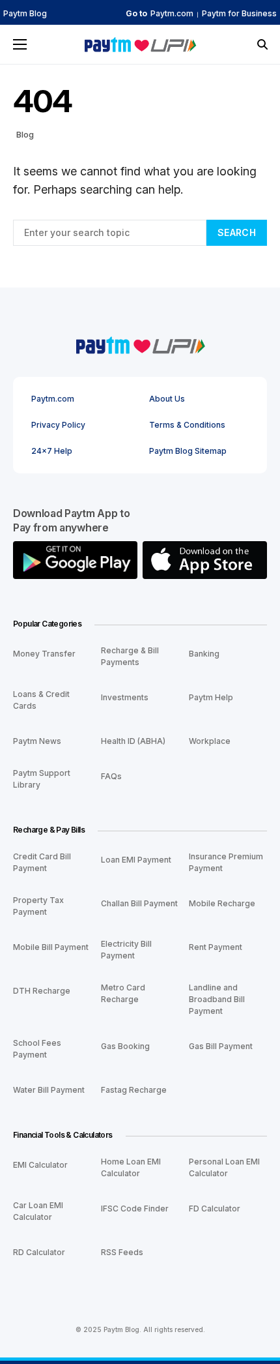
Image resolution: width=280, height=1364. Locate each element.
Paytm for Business (239, 13)
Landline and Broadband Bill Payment (217, 999)
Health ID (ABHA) (133, 741)
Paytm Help (211, 697)
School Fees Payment (37, 1049)
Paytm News (37, 741)
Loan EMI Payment (136, 860)
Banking (204, 654)
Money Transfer (44, 654)
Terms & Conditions (187, 425)
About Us (167, 399)
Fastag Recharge (134, 1090)
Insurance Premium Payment (226, 862)
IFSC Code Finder (135, 1208)
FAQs (111, 776)
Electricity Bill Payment (126, 949)
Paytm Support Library (41, 779)
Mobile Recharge (222, 903)
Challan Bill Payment (139, 903)
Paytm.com (171, 13)
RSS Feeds (122, 1252)
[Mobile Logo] (139, 43)
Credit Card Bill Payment (42, 862)
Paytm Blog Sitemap (188, 451)
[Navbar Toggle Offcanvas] (20, 44)
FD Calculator (214, 1208)
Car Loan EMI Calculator (38, 1211)
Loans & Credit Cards (41, 700)
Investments (124, 697)
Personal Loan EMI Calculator (224, 1167)
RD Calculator (39, 1252)
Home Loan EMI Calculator (131, 1167)
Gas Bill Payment (221, 1046)
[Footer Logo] (140, 343)
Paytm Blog (25, 13)
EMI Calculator (40, 1165)
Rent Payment (215, 947)
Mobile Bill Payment (51, 947)
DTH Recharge (41, 991)
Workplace (210, 741)
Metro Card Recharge (123, 993)
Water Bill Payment (49, 1090)
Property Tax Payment (38, 906)
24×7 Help (51, 451)
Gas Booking (125, 1046)
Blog (25, 134)
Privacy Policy (58, 425)
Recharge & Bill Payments (130, 656)
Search (236, 232)
